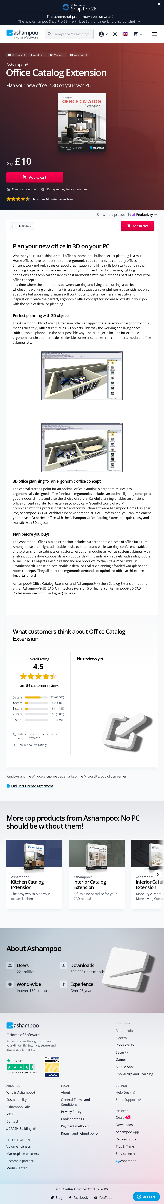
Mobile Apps (125, 1067)
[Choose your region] (125, 34)
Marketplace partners (22, 1153)
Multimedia (124, 1030)
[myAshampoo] (103, 34)
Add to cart (37, 177)
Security (122, 1052)
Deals (122, 1117)
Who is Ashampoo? (20, 1092)
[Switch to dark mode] (115, 34)
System (121, 1038)
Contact (12, 1121)
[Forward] (157, 874)
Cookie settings (72, 1119)
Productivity (125, 1045)
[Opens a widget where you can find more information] (146, 1197)
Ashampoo (126, 1161)
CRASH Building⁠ (19, 1128)
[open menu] (154, 34)
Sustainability (16, 1099)
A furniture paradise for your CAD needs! (95, 896)
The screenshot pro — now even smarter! (80, 16)
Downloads (124, 1125)
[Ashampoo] (22, 1025)
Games (121, 1059)
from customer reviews (53, 199)
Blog (59, 1197)
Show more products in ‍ (125, 214)
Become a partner (20, 1161)
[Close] (159, 4)
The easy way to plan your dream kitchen (30, 896)
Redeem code (126, 1139)
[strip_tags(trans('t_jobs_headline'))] (52, 1067)
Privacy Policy (71, 1112)
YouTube (105, 1197)
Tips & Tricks (125, 1146)
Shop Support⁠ (126, 1099)
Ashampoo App (127, 1132)
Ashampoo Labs (18, 1107)
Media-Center (16, 1168)
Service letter (126, 1153)
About (65, 1092)
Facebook (80, 1197)
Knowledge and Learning (134, 1074)
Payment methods (75, 1126)
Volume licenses (18, 1146)
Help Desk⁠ (123, 1092)
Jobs (9, 1114)
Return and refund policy (80, 1133)
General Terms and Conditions (75, 1102)
